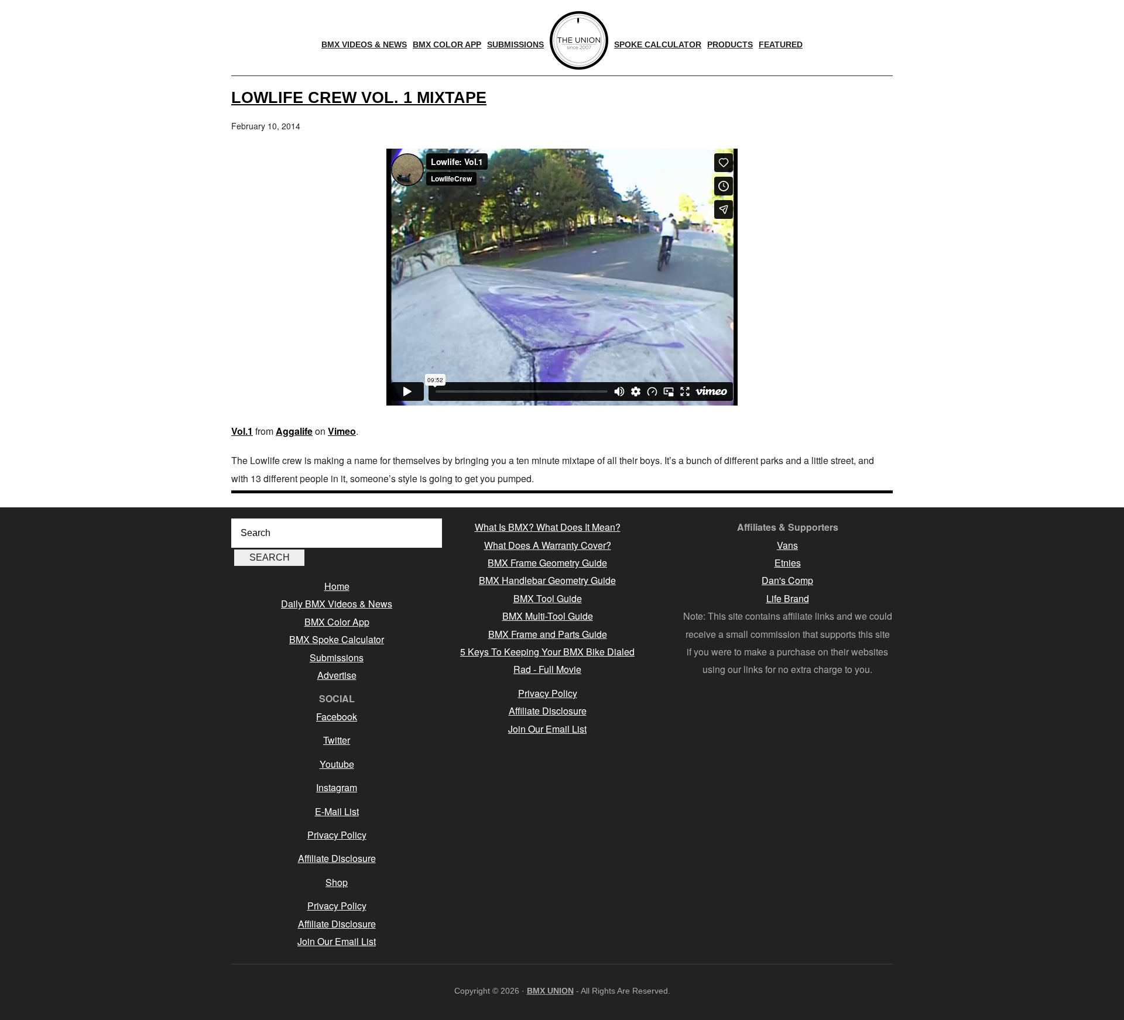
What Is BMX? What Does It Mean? (548, 527)
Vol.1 (242, 431)
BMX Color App (336, 622)
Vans (787, 545)
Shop (336, 882)
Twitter (336, 740)
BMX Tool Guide (547, 598)
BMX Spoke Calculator (336, 639)
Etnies (788, 562)
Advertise (337, 675)
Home (336, 586)
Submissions (337, 657)
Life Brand (787, 598)
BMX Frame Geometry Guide (547, 562)
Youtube (337, 764)
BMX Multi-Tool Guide (547, 616)
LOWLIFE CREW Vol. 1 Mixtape (358, 97)
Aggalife (294, 431)
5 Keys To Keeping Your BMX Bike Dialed (547, 651)
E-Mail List (337, 811)
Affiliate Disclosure (337, 858)
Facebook (336, 716)
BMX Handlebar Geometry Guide (547, 580)
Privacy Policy (336, 835)
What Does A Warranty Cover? (547, 545)
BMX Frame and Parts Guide (547, 634)
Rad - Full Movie (547, 669)
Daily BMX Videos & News (336, 603)
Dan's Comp (787, 580)
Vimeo (342, 431)
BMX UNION (550, 990)
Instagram (336, 787)
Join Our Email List (336, 941)
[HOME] (579, 40)
